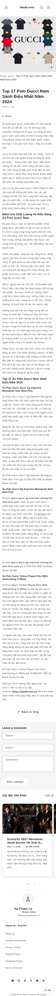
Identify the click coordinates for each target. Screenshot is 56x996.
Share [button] (8, 116)
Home (3, 76)
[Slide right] (34, 884)
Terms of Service (14, 968)
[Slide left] (22, 884)
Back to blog (30, 711)
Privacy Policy (13, 947)
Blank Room (23, 995)
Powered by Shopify (37, 995)
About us (10, 933)
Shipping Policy (13, 961)
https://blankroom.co (30, 915)
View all (49, 795)
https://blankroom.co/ (25, 691)
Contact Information (15, 940)
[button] (6, 7)
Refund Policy (12, 954)
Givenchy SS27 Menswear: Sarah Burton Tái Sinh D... (25, 840)
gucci (11, 76)
